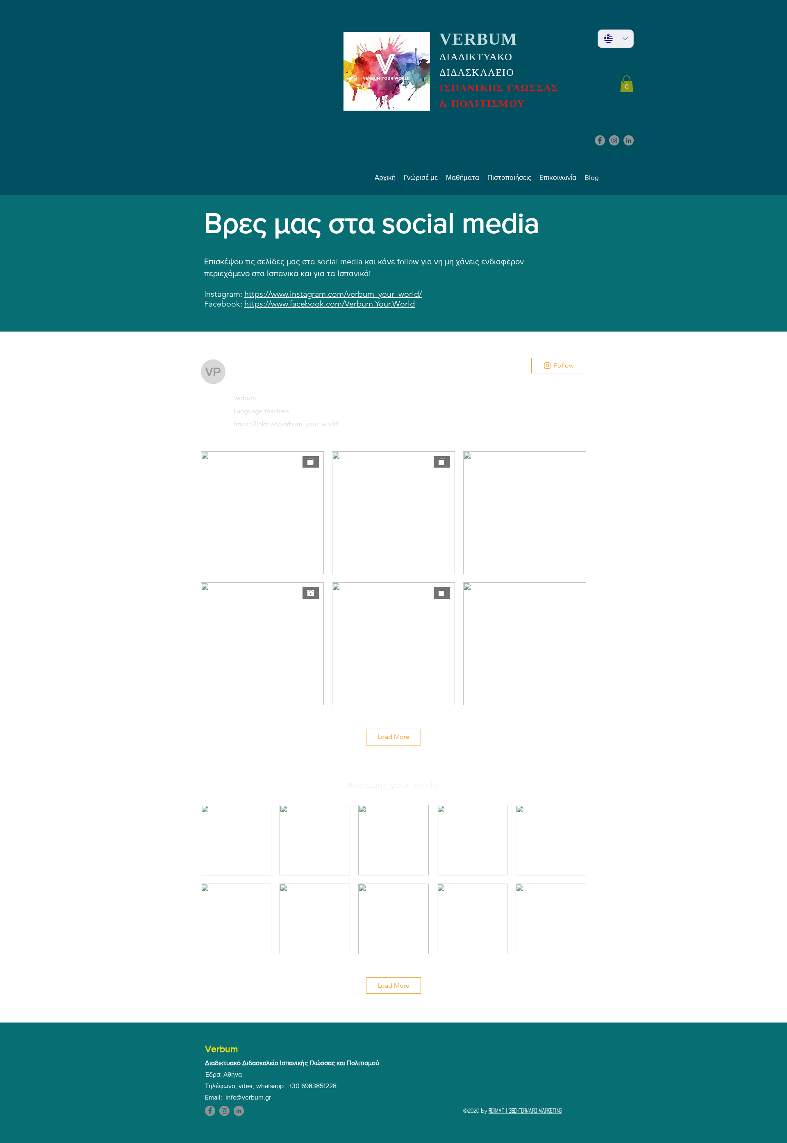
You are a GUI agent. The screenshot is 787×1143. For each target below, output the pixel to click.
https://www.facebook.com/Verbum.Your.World (329, 304)
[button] (627, 83)
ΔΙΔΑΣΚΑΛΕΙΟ (476, 72)
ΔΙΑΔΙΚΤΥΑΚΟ (475, 57)
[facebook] (600, 140)
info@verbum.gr (248, 1097)
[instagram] (614, 140)
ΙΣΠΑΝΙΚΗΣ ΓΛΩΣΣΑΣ (498, 88)
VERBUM (478, 39)
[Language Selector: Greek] (616, 39)
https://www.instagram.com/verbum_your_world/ (333, 294)
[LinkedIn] (628, 140)
